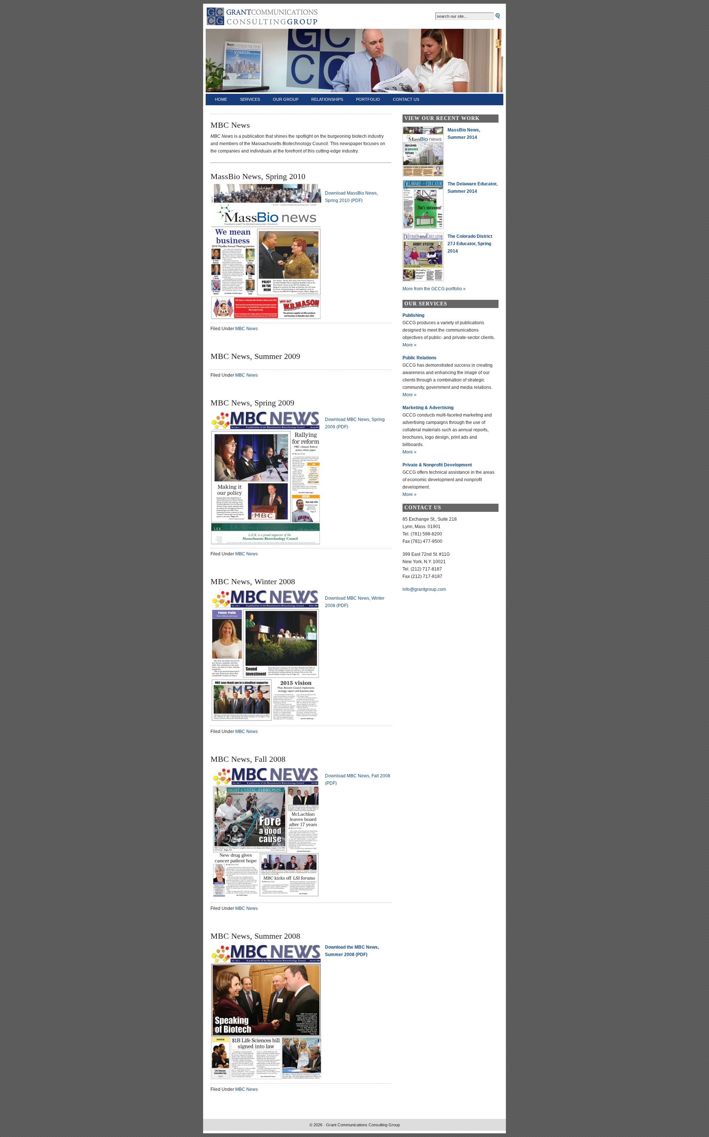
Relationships (327, 99)
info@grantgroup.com (424, 589)
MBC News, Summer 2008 (255, 936)
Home (221, 99)
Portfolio (368, 99)
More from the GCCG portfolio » (434, 288)
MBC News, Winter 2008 (252, 581)
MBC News (246, 328)
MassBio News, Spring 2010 (257, 176)
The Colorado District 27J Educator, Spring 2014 (470, 244)
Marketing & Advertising (428, 407)
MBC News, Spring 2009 (252, 402)
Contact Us (406, 99)
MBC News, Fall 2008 (247, 759)
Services (250, 99)
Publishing (413, 315)
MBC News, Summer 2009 (255, 356)
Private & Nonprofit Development (437, 465)
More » (410, 344)
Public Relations (419, 357)
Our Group (285, 99)
